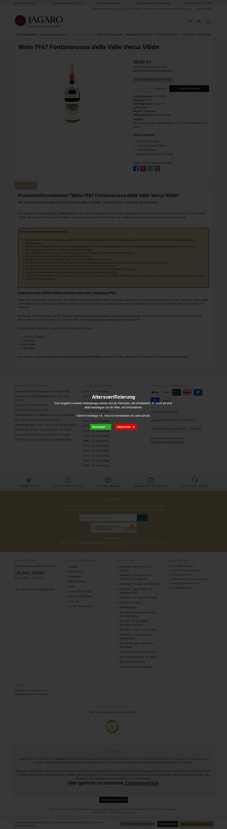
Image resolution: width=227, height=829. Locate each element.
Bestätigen (98, 426)
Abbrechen (124, 426)
